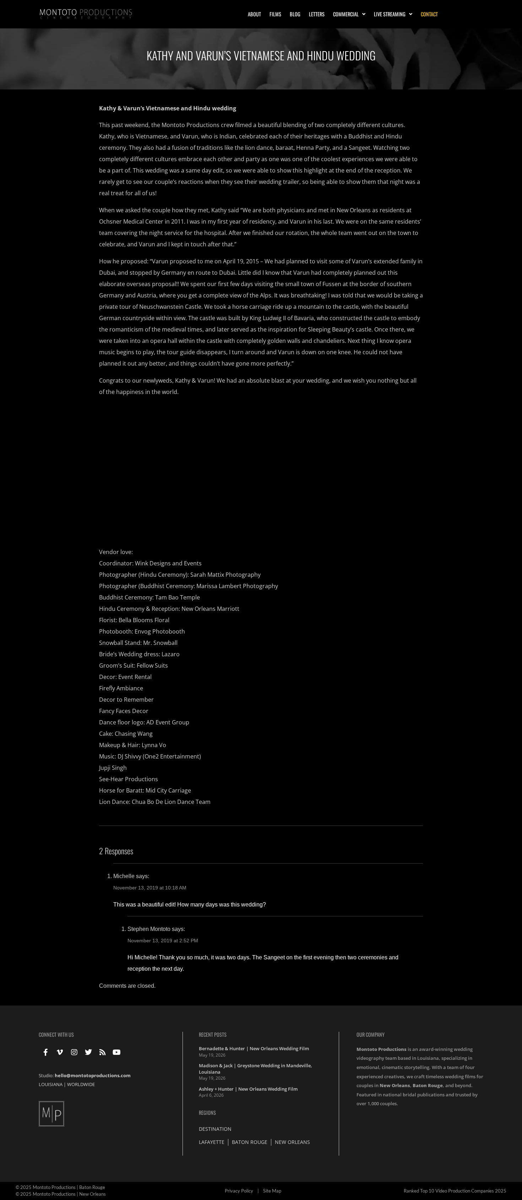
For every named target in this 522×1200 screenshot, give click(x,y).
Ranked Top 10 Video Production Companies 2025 (455, 1191)
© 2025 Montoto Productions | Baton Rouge (60, 1187)
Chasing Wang (134, 734)
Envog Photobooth (160, 631)
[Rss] (103, 1052)
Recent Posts (213, 1034)
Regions (207, 1112)
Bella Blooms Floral (144, 620)
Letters (317, 14)
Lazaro (171, 654)
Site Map (272, 1191)
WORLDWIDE (81, 1084)
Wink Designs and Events (168, 563)
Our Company (371, 1034)
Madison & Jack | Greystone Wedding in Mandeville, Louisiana (255, 1068)
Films (275, 14)
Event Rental (135, 677)
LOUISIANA (50, 1084)
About (254, 14)
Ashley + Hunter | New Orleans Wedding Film (248, 1089)
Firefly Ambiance (121, 688)
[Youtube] (117, 1052)
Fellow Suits (152, 665)
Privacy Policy (239, 1191)
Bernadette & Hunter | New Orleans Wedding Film (254, 1048)
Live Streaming (390, 14)
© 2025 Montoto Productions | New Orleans (61, 1194)
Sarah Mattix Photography (225, 575)
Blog (295, 14)
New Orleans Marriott (210, 609)
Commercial (346, 14)
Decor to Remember (126, 699)
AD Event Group (167, 722)
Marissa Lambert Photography (237, 586)
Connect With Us (56, 1034)
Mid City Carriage (168, 790)
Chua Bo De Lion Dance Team (171, 802)
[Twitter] (88, 1052)
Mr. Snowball (160, 643)
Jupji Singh (113, 768)
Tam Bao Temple (177, 597)
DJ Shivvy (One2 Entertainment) (159, 756)
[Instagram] (74, 1052)
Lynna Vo (154, 745)
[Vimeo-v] (60, 1052)
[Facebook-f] (46, 1052)
